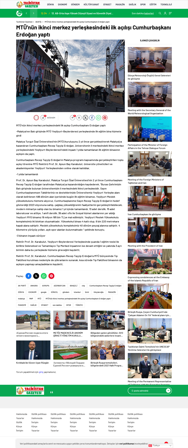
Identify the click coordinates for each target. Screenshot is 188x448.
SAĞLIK (132, 4)
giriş (41, 371)
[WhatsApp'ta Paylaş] (44, 276)
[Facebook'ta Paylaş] (28, 276)
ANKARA (34, 285)
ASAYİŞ (38, 22)
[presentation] (26, 13)
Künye (19, 426)
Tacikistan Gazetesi (24, 22)
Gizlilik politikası (38, 414)
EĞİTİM (153, 4)
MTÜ (39, 298)
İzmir (87, 292)
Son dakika (143, 13)
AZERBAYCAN (59, 285)
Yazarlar (20, 418)
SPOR (143, 4)
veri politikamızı (126, 443)
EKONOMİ (62, 4)
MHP (31, 298)
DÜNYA (50, 4)
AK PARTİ (22, 285)
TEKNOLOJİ (166, 4)
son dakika (57, 305)
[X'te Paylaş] (36, 276)
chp (83, 285)
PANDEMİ (22, 305)
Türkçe (156, 445)
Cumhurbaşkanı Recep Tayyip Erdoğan (105, 285)
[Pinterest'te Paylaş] (51, 276)
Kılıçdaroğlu (99, 292)
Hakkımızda (21, 414)
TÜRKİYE (79, 305)
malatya (21, 298)
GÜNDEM (75, 4)
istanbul (77, 292)
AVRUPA (45, 285)
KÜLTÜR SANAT (91, 4)
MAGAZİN (120, 4)
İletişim (19, 430)
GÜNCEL (54, 292)
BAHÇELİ (73, 285)
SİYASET (107, 4)
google (43, 292)
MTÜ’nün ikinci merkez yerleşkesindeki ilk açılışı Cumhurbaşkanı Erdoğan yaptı (78, 298)
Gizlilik (19, 422)
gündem (66, 292)
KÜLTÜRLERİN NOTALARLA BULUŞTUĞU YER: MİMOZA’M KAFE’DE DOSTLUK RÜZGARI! (82, 13)
